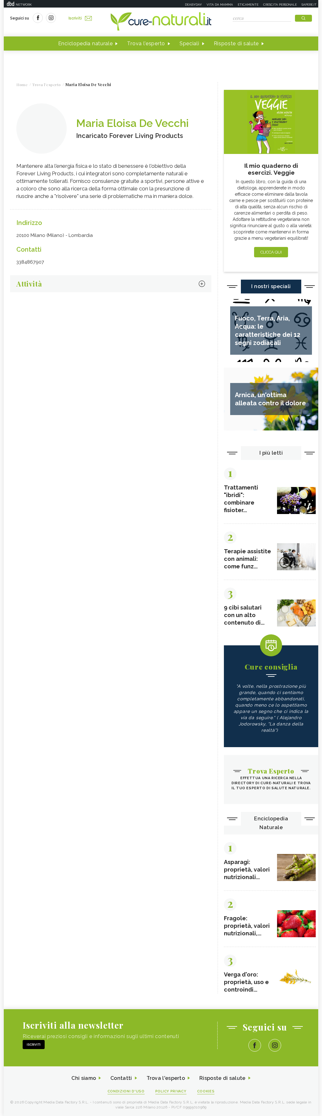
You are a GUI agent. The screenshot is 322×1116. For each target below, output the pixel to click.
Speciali (189, 43)
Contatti (121, 1078)
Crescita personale (280, 4)
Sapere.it (309, 4)
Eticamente (248, 4)
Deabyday (193, 4)
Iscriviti (75, 18)
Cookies (206, 1091)
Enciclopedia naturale (85, 43)
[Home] (161, 22)
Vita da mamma (220, 4)
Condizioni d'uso (126, 1091)
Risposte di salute (236, 43)
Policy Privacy (170, 1091)
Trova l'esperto (146, 43)
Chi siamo (83, 1078)
